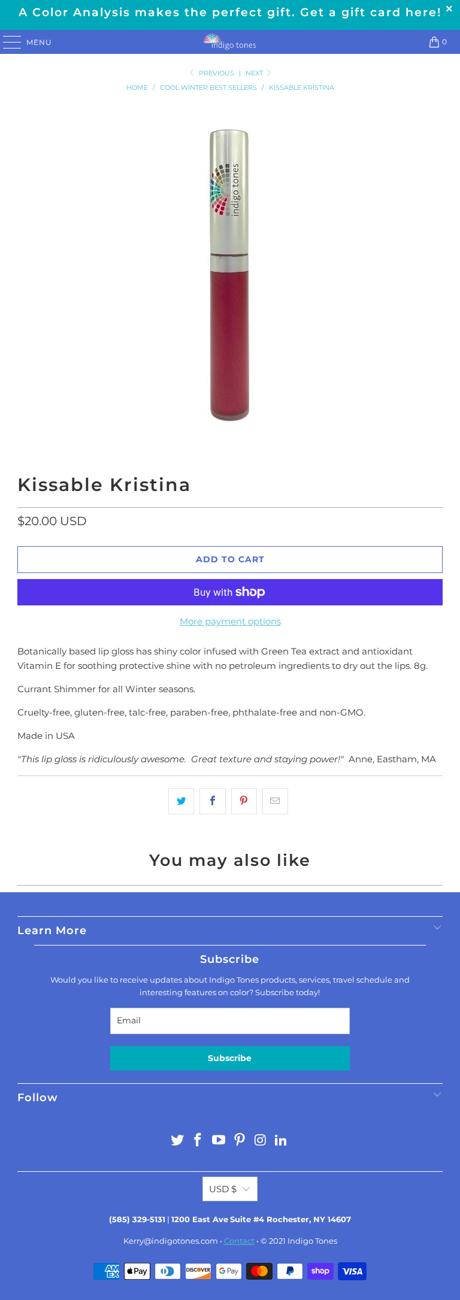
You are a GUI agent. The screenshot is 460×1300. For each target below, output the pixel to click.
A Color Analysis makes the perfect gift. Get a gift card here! (230, 12)
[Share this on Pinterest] (244, 801)
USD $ (223, 1189)
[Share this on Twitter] (181, 801)
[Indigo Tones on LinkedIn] (281, 1141)
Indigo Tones (312, 1241)
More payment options (230, 621)
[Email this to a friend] (275, 801)
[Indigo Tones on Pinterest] (240, 1141)
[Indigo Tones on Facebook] (198, 1141)
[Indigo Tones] (230, 42)
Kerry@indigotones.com (170, 1241)
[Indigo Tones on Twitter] (177, 1141)
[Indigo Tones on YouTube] (219, 1141)
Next (255, 73)
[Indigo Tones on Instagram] (261, 1141)
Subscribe (230, 1058)
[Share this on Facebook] (212, 801)
